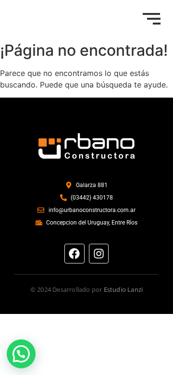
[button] (21, 353)
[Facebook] (74, 253)
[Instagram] (99, 253)
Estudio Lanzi (123, 289)
